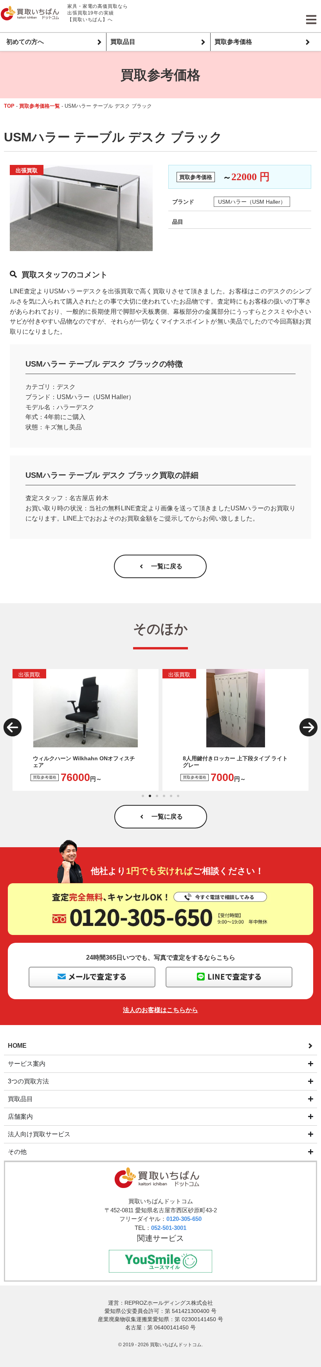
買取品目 (122, 41)
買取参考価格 (233, 41)
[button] (12, 727)
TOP (9, 106)
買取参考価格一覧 (39, 106)
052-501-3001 (168, 1227)
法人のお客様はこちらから (160, 1010)
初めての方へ (25, 41)
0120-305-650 (184, 1218)
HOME (17, 1045)
